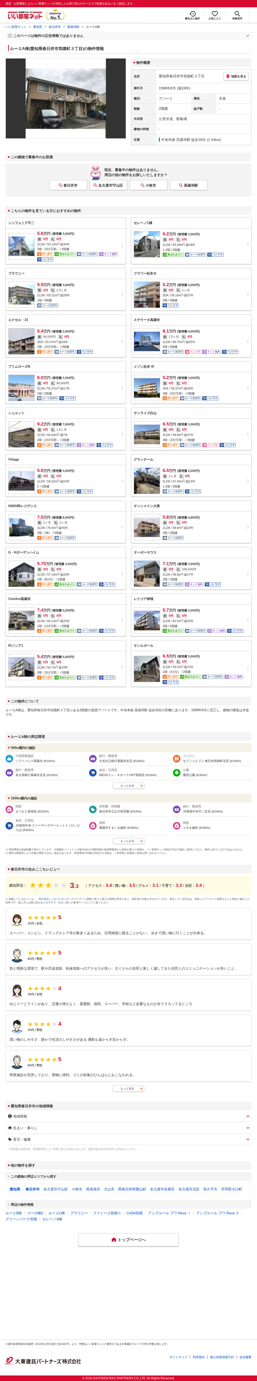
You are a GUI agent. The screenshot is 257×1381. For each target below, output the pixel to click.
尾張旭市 (93, 1189)
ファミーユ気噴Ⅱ (107, 1213)
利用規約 (199, 1357)
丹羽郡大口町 (231, 1189)
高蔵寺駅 (73, 27)
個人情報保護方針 (222, 1357)
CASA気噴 (134, 1213)
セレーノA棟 (52, 1219)
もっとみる (127, 785)
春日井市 (55, 27)
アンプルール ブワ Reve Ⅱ (217, 1213)
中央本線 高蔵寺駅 (175, 140)
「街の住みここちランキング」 (54, 899)
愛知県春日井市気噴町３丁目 (182, 76)
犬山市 (109, 1189)
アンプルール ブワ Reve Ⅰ (169, 1213)
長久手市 (210, 1189)
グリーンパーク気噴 (21, 1219)
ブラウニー (79, 1213)
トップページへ (132, 1240)
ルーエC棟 (56, 1213)
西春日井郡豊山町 (132, 1189)
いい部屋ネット (16, 27)
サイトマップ (178, 1357)
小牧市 (151, 185)
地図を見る (238, 76)
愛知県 (37, 27)
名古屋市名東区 (162, 1189)
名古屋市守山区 (110, 185)
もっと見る (127, 1088)
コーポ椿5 (35, 1213)
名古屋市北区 (189, 1189)
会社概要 (245, 1357)
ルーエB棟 (14, 1213)
